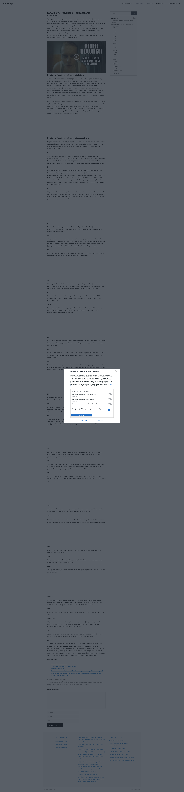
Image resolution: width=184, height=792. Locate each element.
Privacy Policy (100, 420)
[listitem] (92, 391)
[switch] (110, 394)
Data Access (92, 420)
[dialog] (92, 396)
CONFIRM (81, 415)
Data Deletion (84, 420)
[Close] (117, 371)
